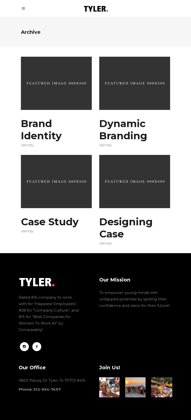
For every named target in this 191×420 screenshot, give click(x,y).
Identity (27, 145)
